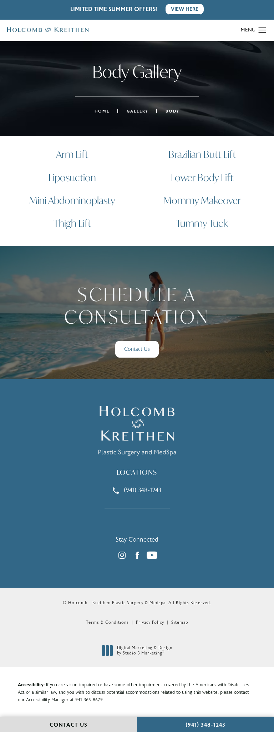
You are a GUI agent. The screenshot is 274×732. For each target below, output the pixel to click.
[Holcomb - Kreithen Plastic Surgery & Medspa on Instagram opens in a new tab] (122, 555)
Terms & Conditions (107, 622)
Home (102, 111)
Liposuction (72, 177)
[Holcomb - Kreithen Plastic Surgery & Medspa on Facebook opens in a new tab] (137, 555)
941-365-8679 (89, 699)
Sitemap (179, 622)
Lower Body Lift (202, 177)
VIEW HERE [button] (184, 9)
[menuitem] (122, 555)
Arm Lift (72, 154)
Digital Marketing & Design (144, 650)
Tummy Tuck (202, 223)
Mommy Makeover (202, 200)
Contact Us (137, 349)
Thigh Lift (72, 223)
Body (172, 111)
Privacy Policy (150, 622)
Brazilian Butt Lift (202, 154)
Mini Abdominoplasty (72, 200)
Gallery (137, 111)
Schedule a (136, 305)
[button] (262, 30)
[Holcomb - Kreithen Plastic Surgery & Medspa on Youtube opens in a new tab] (152, 555)
